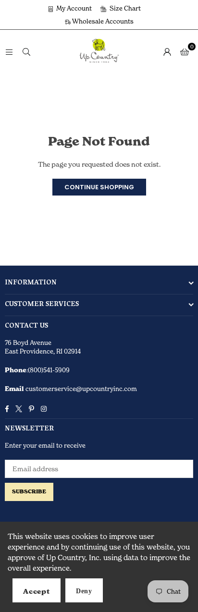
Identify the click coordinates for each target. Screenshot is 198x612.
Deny (84, 591)
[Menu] (9, 51)
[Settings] (167, 51)
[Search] (26, 51)
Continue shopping (99, 187)
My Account (73, 8)
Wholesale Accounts (102, 21)
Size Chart (124, 8)
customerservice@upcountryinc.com (80, 388)
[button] (184, 51)
